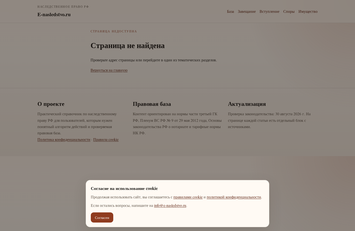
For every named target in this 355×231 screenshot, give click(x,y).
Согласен (102, 217)
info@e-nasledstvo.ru (170, 205)
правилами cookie (188, 196)
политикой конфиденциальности (234, 196)
